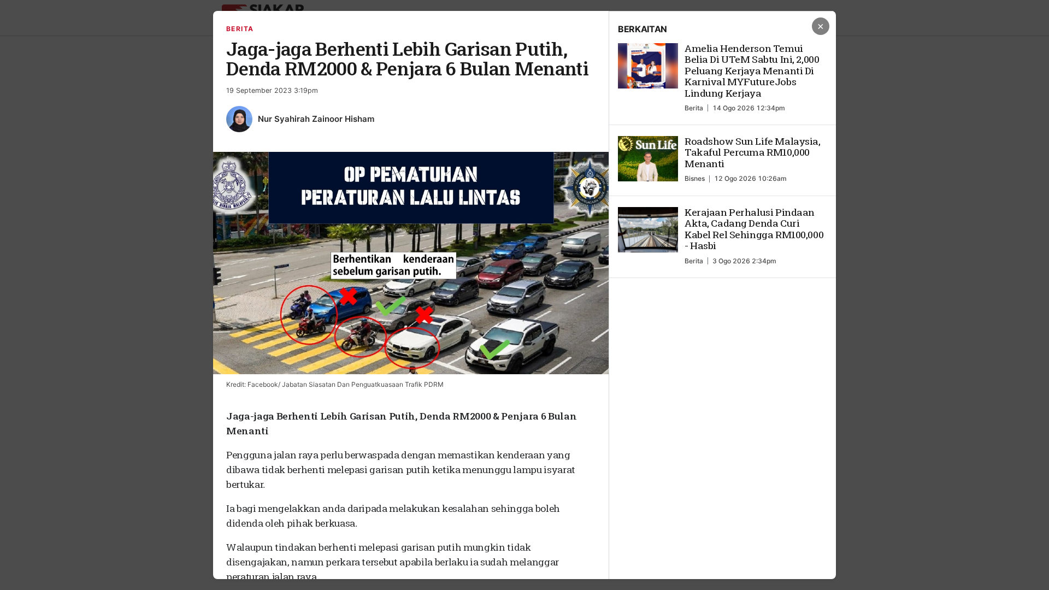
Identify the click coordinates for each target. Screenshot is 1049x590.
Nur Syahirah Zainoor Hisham (316, 119)
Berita (240, 29)
